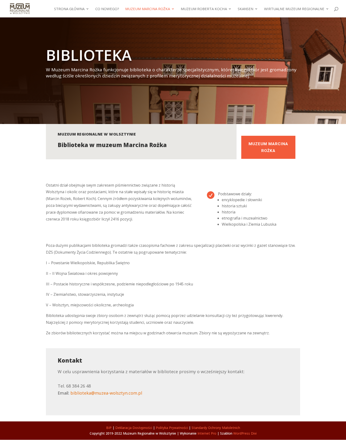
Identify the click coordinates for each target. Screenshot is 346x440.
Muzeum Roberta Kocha (204, 9)
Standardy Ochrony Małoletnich (216, 427)
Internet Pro (206, 433)
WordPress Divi (245, 433)
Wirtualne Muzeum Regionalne (294, 9)
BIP (109, 427)
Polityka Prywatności (172, 427)
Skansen (245, 9)
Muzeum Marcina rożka (268, 147)
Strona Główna (69, 9)
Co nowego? (107, 9)
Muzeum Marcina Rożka (147, 9)
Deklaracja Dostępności (133, 427)
